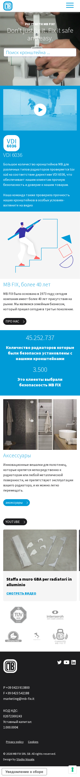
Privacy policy (15, 742)
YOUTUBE (13, 521)
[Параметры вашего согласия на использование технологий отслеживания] (72, 769)
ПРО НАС (12, 321)
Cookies (33, 742)
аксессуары (14, 502)
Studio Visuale (25, 759)
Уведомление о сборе (24, 772)
